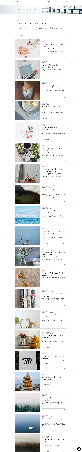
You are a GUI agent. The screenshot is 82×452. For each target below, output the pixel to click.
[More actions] (65, 20)
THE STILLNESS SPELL (28, 9)
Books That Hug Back (26, 14)
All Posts (16, 14)
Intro (20, 14)
